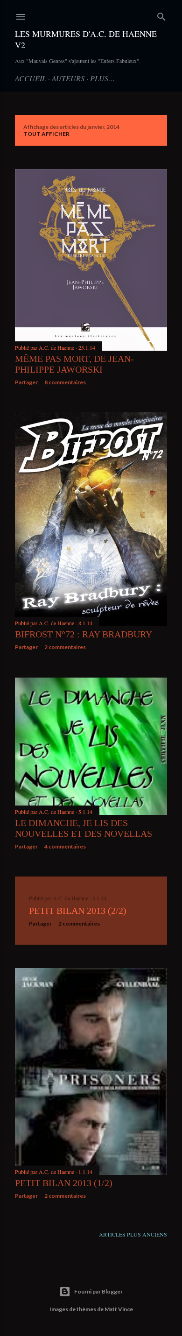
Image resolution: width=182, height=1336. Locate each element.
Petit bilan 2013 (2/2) (77, 910)
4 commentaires (65, 846)
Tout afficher (46, 133)
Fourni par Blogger (98, 1291)
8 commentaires (65, 382)
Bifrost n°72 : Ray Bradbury (83, 634)
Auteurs (68, 78)
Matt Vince (119, 1309)
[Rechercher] (161, 15)
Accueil (30, 78)
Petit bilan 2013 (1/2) (63, 1183)
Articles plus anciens (133, 1234)
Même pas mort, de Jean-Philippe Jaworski (74, 364)
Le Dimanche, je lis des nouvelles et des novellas (83, 828)
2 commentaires (65, 646)
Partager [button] (26, 382)
